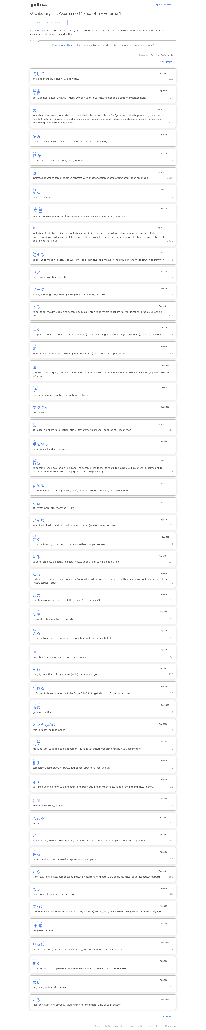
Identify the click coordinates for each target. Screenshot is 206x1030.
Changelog (171, 1026)
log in (40, 30)
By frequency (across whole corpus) (133, 45)
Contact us (119, 1026)
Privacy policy (136, 1026)
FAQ (107, 1026)
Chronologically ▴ (62, 45)
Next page (166, 61)
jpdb (36, 4)
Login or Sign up (162, 4)
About (98, 1026)
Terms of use (154, 1026)
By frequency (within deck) (92, 45)
